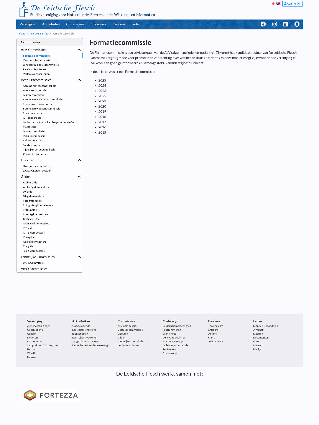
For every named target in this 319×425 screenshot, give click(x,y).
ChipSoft (213, 329)
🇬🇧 (278, 3)
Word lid (32, 353)
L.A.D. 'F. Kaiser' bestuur (37, 170)
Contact (31, 333)
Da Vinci (212, 333)
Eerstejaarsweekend (84, 337)
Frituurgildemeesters (35, 214)
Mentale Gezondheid (265, 325)
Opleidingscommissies (176, 345)
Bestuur (32, 349)
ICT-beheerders (32, 117)
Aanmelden (293, 3)
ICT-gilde (28, 228)
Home (22, 33)
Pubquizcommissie (34, 135)
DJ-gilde (27, 191)
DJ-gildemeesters (33, 196)
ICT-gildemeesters (34, 232)
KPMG (211, 337)
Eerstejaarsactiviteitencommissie (42, 99)
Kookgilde (29, 237)
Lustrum (258, 345)
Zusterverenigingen (38, 325)
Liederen (32, 337)
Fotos (256, 341)
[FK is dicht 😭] (274, 3)
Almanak (258, 329)
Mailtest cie (29, 126)
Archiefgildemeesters (36, 187)
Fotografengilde (32, 200)
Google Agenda (81, 325)
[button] (79, 49)
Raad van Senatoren (34, 69)
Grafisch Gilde (31, 219)
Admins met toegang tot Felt (39, 85)
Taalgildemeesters (34, 250)
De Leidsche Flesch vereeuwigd (90, 345)
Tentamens (169, 349)
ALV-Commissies (39, 33)
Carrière (119, 24)
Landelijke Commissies (38, 257)
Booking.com (215, 325)
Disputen (27, 160)
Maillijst (257, 349)
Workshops (169, 333)
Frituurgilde (30, 209)
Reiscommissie (32, 140)
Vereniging (28, 24)
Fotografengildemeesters (38, 205)
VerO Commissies (34, 268)
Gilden (26, 176)
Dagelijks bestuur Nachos (37, 166)
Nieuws (31, 357)
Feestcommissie (33, 113)
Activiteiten (51, 24)
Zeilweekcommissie (35, 154)
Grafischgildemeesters (36, 223)
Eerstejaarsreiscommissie (38, 104)
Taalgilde (28, 246)
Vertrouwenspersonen (36, 73)
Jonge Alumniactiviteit (85, 341)
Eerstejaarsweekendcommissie (41, 108)
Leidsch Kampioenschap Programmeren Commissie (53, 122)
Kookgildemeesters (34, 241)
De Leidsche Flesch (62, 8)
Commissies (75, 24)
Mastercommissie (33, 131)
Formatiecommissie (36, 55)
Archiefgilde (30, 182)
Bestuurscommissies (36, 80)
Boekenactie (170, 353)
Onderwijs (98, 24)
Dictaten (258, 333)
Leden (136, 24)
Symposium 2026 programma (44, 345)
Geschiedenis (35, 329)
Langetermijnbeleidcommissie (41, 64)
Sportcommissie (32, 145)
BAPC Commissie (33, 262)
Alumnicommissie (33, 94)
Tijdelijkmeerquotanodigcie (39, 149)
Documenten (35, 341)
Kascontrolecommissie (36, 60)
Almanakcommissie (34, 90)
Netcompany (215, 341)
